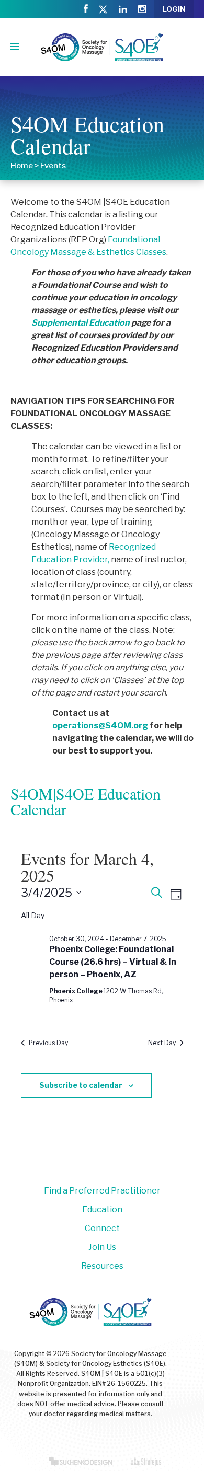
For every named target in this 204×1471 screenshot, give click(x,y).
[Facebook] (85, 9)
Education (102, 1209)
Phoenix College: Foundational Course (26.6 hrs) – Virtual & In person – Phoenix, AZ (112, 961)
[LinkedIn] (123, 9)
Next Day (162, 1043)
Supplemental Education (80, 323)
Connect (102, 1228)
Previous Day (48, 1043)
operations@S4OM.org (100, 726)
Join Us (102, 1247)
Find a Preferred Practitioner (102, 1191)
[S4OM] (102, 47)
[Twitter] (103, 10)
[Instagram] (142, 9)
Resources (102, 1266)
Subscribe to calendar (80, 1085)
